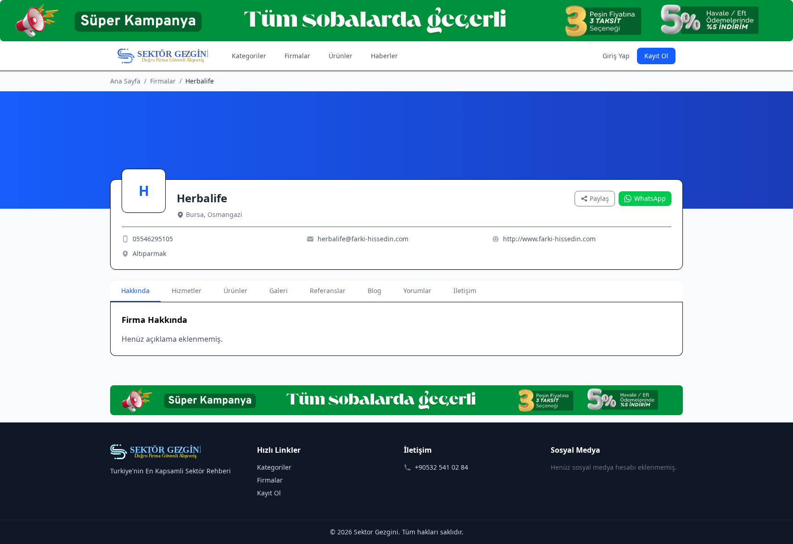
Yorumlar (417, 290)
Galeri (278, 290)
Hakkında (135, 290)
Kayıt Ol (656, 55)
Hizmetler (186, 290)
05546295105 (153, 238)
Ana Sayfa (125, 81)
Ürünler (340, 55)
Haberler (384, 55)
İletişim (464, 290)
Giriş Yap (616, 55)
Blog (374, 290)
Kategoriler (249, 55)
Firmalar (297, 55)
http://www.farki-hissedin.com (549, 238)
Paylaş (599, 198)
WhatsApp (650, 198)
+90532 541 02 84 (441, 467)
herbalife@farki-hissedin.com (363, 238)
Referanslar (328, 290)
